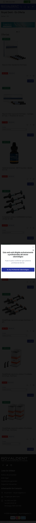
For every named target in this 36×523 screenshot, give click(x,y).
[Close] (33, 249)
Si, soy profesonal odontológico (18, 270)
